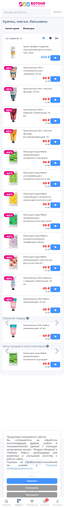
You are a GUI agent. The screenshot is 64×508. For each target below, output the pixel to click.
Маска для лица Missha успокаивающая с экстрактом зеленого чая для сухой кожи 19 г (36, 176)
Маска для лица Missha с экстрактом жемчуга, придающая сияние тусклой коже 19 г (35, 239)
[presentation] (7, 333)
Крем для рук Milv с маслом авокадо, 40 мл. (37, 90)
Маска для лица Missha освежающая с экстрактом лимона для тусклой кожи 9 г (37, 197)
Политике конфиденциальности (32, 467)
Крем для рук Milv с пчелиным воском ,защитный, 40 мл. (33, 70)
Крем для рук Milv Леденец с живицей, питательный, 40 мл (37, 281)
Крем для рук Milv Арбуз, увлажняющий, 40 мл (36, 300)
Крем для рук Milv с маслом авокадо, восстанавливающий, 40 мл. (37, 134)
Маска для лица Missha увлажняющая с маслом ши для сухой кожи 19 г (37, 259)
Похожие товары (14, 318)
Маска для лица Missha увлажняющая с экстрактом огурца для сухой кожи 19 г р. (35, 357)
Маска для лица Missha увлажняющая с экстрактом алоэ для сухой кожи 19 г (37, 218)
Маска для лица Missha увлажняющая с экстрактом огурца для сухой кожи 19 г (35, 155)
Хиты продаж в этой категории (24, 346)
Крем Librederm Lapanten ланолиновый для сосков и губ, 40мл (37, 49)
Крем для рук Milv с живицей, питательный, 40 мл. (36, 112)
